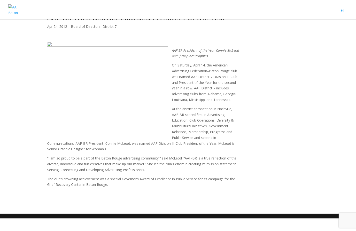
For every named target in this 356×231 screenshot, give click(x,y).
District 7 (109, 26)
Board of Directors (86, 26)
